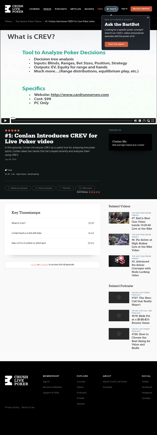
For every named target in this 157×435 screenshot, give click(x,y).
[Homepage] (17, 9)
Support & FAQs (51, 393)
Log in (34, 265)
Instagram (147, 393)
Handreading (33, 174)
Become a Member (141, 9)
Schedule (107, 387)
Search (113, 9)
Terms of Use (27, 407)
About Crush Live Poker (115, 382)
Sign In (124, 9)
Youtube (146, 398)
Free (100, 9)
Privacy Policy (12, 407)
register (44, 265)
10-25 (7, 174)
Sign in (46, 382)
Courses (34, 9)
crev (13, 174)
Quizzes (89, 9)
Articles (75, 9)
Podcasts (61, 9)
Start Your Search (116, 44)
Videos (47, 9)
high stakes (21, 174)
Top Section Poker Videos (29, 21)
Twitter (145, 382)
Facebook (147, 387)
